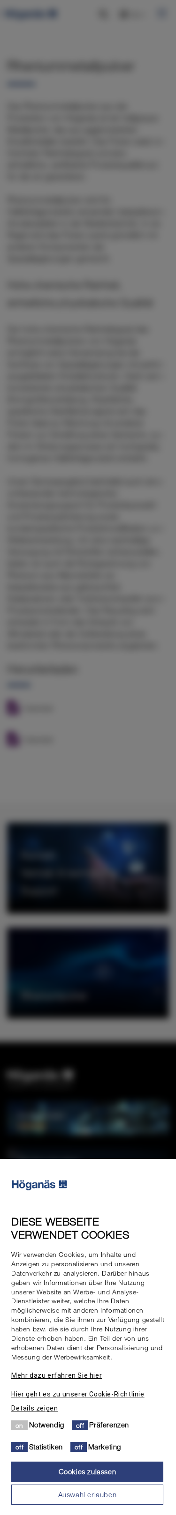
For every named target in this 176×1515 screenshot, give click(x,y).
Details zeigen (34, 1408)
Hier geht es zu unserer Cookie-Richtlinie (78, 1394)
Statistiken (46, 1446)
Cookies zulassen (87, 1471)
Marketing (104, 1446)
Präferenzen (109, 1424)
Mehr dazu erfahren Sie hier (56, 1375)
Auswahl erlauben (87, 1494)
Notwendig (46, 1424)
